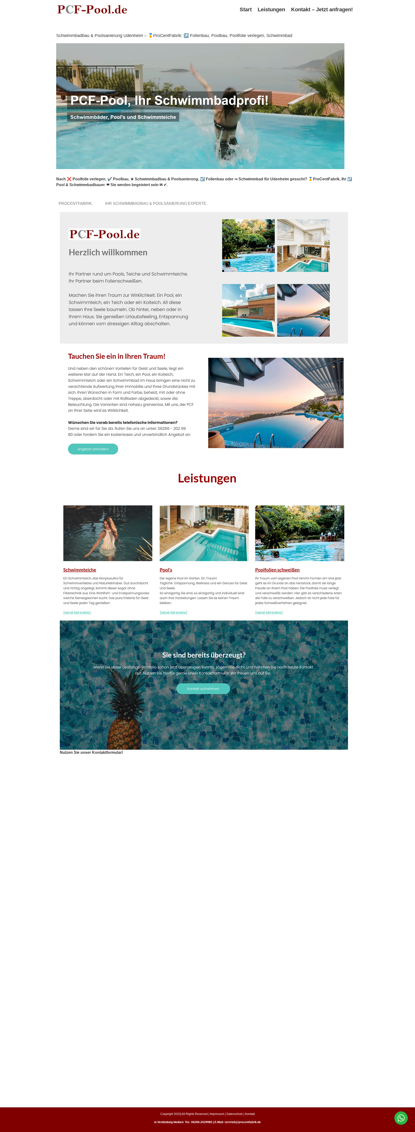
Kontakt (250, 1114)
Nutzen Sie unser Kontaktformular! (91, 752)
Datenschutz (234, 1114)
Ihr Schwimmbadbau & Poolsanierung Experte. (157, 203)
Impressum (217, 1114)
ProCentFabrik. (77, 203)
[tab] (76, 203)
